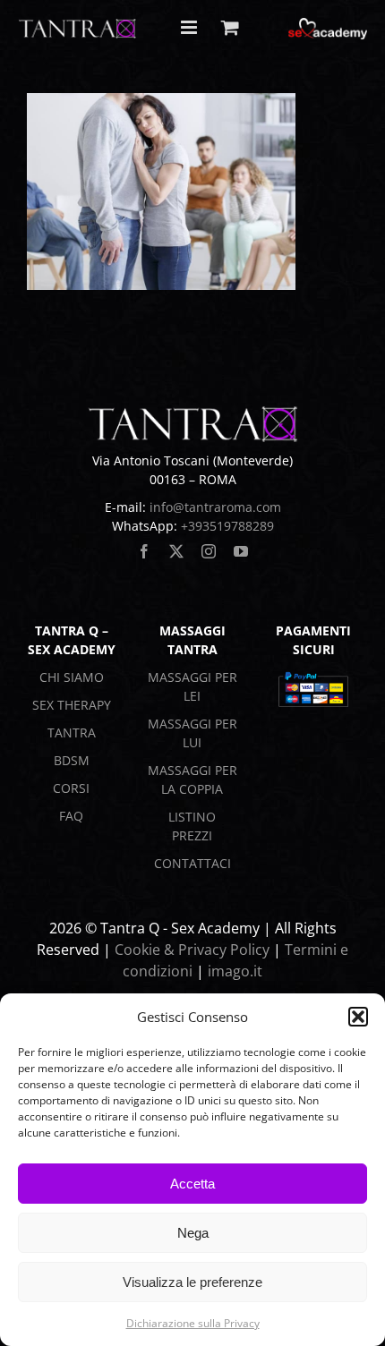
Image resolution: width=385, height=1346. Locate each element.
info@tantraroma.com (215, 506)
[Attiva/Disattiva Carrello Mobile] (230, 27)
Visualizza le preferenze (192, 1282)
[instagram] (208, 551)
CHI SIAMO (71, 677)
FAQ (71, 815)
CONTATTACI (192, 863)
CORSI (71, 788)
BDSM (72, 760)
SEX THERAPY (71, 704)
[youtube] (241, 551)
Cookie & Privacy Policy (192, 949)
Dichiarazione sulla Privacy (193, 1323)
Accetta (192, 1183)
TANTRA (71, 732)
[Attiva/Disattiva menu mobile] (190, 27)
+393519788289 (227, 525)
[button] (358, 1017)
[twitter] (176, 551)
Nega (193, 1232)
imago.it (235, 971)
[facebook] (144, 551)
